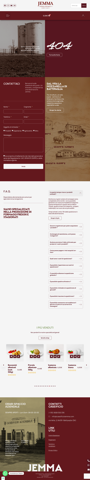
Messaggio (8, 135)
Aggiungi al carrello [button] (11, 356)
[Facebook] (5, 5)
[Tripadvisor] (14, 5)
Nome (6, 107)
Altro (36, 131)
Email (26, 117)
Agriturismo (28, 131)
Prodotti (8, 131)
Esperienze (17, 131)
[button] (8, 15)
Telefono (7, 117)
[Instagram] (8, 5)
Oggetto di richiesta (11, 127)
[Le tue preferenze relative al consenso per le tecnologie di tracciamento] (3, 478)
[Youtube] (11, 5)
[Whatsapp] (5, 473)
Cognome (27, 107)
